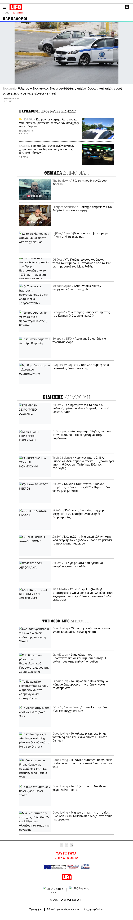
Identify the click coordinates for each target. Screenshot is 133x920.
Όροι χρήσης (36, 909)
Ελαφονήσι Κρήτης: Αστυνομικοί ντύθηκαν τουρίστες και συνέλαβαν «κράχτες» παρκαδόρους (49, 123)
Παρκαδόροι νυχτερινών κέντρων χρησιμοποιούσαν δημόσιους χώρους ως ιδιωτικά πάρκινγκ (46, 149)
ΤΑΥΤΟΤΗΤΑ (66, 853)
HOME (6, 13)
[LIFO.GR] (16, 8)
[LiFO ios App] (79, 889)
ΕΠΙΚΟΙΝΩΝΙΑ (66, 858)
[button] (4, 7)
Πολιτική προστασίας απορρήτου (63, 909)
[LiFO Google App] (53, 890)
